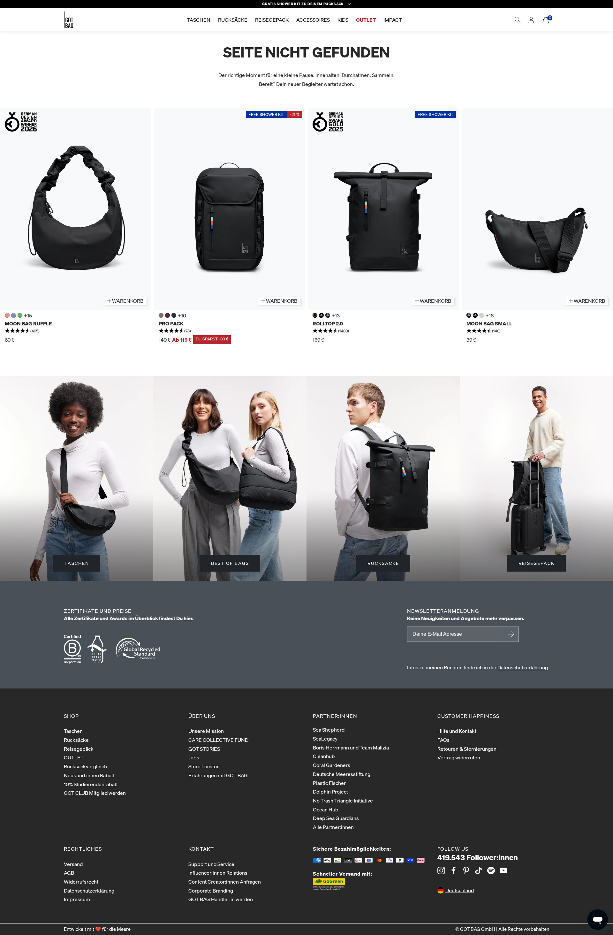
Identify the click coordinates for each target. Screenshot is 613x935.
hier (188, 618)
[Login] (531, 20)
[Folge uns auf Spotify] (491, 870)
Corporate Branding (210, 890)
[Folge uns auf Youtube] (503, 870)
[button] (76, 331)
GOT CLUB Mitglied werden (95, 792)
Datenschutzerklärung (522, 667)
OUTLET (74, 757)
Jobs (193, 757)
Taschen (73, 730)
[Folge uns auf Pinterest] (466, 870)
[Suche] (517, 20)
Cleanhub (324, 756)
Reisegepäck (79, 748)
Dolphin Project (330, 791)
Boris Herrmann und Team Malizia (351, 747)
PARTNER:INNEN (335, 715)
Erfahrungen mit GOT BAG (218, 775)
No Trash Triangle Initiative (343, 800)
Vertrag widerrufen (458, 757)
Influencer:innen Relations (217, 872)
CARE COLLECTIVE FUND (218, 739)
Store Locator (203, 766)
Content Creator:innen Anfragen (224, 881)
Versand (73, 864)
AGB (69, 872)
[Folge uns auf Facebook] (454, 870)
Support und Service (211, 864)
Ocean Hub (325, 809)
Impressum (77, 899)
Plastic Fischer (329, 782)
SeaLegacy (325, 738)
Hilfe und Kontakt (456, 730)
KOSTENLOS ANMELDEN (510, 634)
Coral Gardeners (331, 765)
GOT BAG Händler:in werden (220, 899)
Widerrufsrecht (81, 881)
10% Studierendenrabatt (91, 784)
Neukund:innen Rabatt (89, 775)
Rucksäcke (76, 739)
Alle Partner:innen (333, 827)
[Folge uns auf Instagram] (441, 870)
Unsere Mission (206, 730)
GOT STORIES (204, 748)
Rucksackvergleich (85, 766)
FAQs (443, 739)
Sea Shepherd (328, 729)
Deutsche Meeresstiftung (341, 774)
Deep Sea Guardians (336, 818)
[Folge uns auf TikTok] (478, 870)
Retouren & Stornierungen (466, 748)
